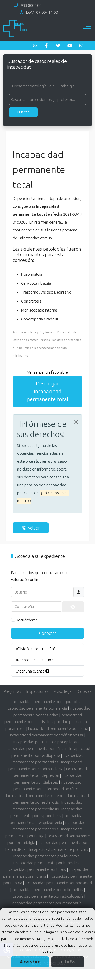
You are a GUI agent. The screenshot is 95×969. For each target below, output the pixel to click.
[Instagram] (81, 45)
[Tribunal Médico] (15, 28)
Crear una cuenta (30, 671)
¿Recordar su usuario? (34, 659)
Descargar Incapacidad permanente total (47, 391)
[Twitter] (58, 45)
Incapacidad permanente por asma (58, 728)
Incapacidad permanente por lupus (36, 869)
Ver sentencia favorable (47, 372)
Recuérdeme (27, 620)
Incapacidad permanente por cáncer (36, 748)
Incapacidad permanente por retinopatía (47, 903)
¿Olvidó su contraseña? (35, 648)
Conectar (47, 633)
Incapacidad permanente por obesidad (58, 883)
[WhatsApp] (34, 45)
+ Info (67, 962)
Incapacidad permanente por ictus (58, 849)
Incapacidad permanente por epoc (35, 795)
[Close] (76, 422)
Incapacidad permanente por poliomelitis (47, 889)
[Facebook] (46, 45)
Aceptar (30, 962)
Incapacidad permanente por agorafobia (47, 701)
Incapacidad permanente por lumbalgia (46, 863)
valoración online (25, 579)
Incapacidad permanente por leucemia (46, 856)
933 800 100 (31, 5)
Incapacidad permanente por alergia (36, 708)
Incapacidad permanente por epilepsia (46, 742)
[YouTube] (69, 45)
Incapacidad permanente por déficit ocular (46, 735)
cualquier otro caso (48, 461)
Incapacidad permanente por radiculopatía (46, 896)
